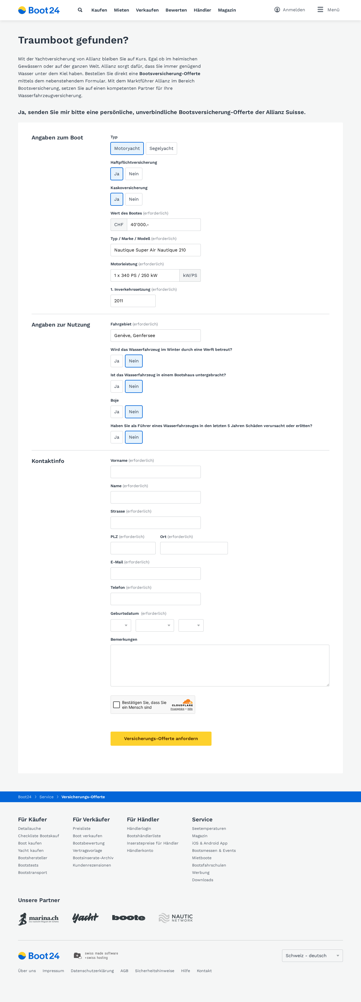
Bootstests (28, 865)
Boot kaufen (30, 843)
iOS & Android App (210, 843)
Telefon (131, 587)
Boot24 (25, 797)
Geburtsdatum (138, 613)
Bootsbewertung (88, 843)
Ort (176, 536)
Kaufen (99, 10)
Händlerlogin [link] (139, 828)
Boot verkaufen (87, 835)
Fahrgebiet (134, 324)
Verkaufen (147, 10)
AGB (124, 970)
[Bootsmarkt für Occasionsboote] (39, 10)
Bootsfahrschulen (209, 865)
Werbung (200, 872)
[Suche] (81, 10)
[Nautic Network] (176, 918)
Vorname (132, 460)
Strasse (131, 511)
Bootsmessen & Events (214, 850)
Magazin (227, 10)
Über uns (27, 970)
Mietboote (202, 858)
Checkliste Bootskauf (38, 835)
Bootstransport (32, 872)
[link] (38, 919)
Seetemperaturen (209, 828)
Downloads (202, 880)
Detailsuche (29, 828)
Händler (202, 10)
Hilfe (185, 970)
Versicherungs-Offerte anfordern (161, 738)
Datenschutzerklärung (92, 970)
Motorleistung (137, 264)
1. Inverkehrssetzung (144, 289)
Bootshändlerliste (144, 835)
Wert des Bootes (139, 213)
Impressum (53, 970)
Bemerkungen (124, 639)
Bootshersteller (32, 858)
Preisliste (82, 828)
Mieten (121, 10)
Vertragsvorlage (87, 850)
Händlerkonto (140, 850)
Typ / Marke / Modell (144, 238)
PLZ (127, 536)
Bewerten (176, 10)
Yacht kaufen (31, 850)
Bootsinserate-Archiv (93, 858)
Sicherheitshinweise (154, 970)
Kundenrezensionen (92, 865)
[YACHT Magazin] (85, 918)
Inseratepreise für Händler (153, 843)
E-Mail (130, 562)
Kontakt (204, 970)
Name (129, 486)
